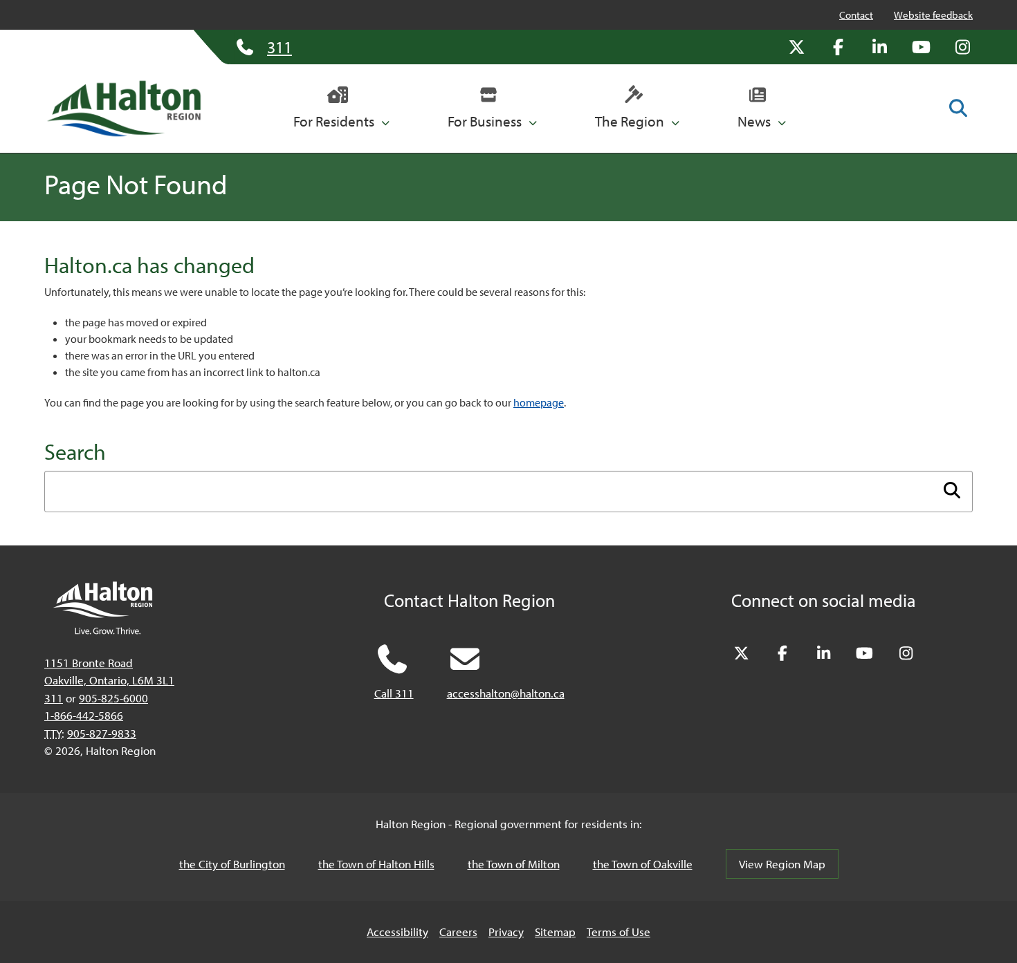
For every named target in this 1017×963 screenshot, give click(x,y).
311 (53, 698)
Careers (458, 931)
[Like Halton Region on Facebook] (837, 47)
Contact (856, 14)
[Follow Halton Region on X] (796, 47)
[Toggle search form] (958, 107)
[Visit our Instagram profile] (962, 47)
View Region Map (782, 864)
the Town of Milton (514, 864)
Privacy (506, 931)
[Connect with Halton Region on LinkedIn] (879, 47)
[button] (341, 108)
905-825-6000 (113, 698)
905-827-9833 (101, 733)
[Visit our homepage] (123, 108)
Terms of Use (618, 931)
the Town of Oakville (643, 864)
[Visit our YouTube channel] (920, 47)
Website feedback (933, 14)
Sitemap (555, 931)
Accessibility (397, 931)
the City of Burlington (232, 864)
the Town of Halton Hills (376, 864)
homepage (538, 402)
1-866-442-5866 (83, 715)
